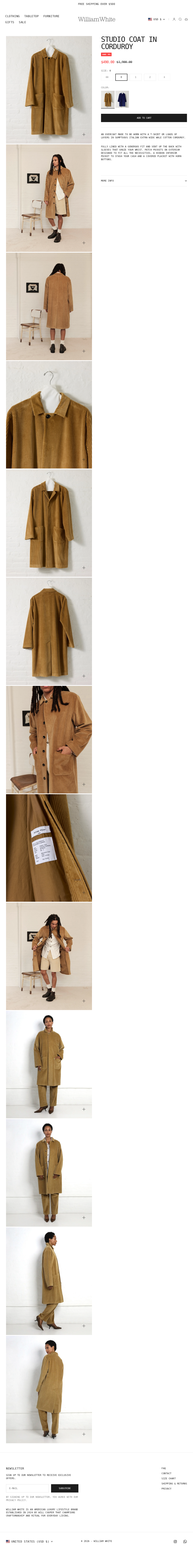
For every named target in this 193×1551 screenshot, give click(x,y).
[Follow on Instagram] (175, 1541)
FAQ (164, 1468)
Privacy (166, 1488)
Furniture (51, 16)
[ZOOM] (84, 134)
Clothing (12, 16)
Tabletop (31, 16)
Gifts (9, 22)
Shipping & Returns (174, 1483)
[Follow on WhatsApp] (185, 1541)
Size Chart (169, 1478)
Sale (22, 22)
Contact (166, 1473)
